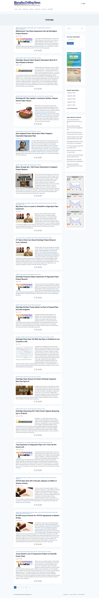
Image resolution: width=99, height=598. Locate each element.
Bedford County (26, 512)
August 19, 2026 (71, 99)
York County (28, 513)
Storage (43, 408)
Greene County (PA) (32, 477)
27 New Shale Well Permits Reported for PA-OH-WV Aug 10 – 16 (74, 121)
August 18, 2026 (71, 102)
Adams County (19, 512)
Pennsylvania (49, 477)
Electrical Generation (20, 551)
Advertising (37, 9)
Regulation (18, 478)
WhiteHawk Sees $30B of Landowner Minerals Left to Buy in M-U (75, 166)
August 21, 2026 (71, 92)
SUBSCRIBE (50, 9)
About (19, 9)
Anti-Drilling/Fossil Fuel (21, 203)
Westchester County (20, 204)
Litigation (39, 96)
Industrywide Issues (32, 27)
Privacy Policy (81, 594)
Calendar (31, 9)
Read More (46, 47)
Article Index (25, 9)
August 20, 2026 (71, 95)
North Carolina (45, 96)
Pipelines (48, 27)
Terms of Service (73, 594)
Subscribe (70, 43)
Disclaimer (65, 594)
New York (50, 203)
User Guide (43, 9)
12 (26, 587)
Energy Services (23, 27)
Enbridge (17, 27)
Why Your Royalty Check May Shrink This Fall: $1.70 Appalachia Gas (74, 127)
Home (15, 9)
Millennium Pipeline (41, 27)
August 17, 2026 (71, 105)
